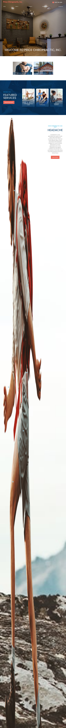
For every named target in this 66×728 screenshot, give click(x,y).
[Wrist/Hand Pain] (8, 387)
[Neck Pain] (14, 190)
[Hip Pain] (23, 431)
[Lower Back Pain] (27, 372)
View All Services (9, 102)
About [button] (17, 6)
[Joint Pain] (27, 285)
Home (4, 6)
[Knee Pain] (13, 482)
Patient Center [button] (45, 6)
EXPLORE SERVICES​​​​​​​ (21, 73)
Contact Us (60, 6)
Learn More (55, 157)
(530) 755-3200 (58, 2)
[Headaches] (11, 119)
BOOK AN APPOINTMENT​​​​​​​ (42, 73)
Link (28, 98)
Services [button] (30, 6)
